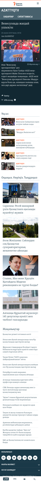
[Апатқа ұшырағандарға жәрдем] (8, 166)
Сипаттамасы (25, 17)
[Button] (5, 96)
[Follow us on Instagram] (19, 458)
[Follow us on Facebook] (3, 458)
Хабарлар (8, 17)
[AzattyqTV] (24, 479)
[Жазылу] (35, 458)
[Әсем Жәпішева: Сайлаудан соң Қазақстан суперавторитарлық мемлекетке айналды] (20, 227)
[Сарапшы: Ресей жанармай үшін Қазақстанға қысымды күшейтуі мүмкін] (20, 193)
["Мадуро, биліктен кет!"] (8, 132)
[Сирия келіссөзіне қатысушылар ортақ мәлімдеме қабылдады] (8, 143)
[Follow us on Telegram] (24, 458)
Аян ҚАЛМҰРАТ (7, 36)
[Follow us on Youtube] (14, 458)
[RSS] (30, 458)
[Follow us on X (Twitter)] (9, 458)
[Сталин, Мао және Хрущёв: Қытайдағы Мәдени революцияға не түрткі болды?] (20, 265)
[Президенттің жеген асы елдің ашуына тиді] (8, 155)
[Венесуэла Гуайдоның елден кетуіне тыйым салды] (8, 122)
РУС (15, 479)
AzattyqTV (20, 119)
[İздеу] (34, 479)
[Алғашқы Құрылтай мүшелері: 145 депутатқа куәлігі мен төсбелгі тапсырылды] (20, 300)
